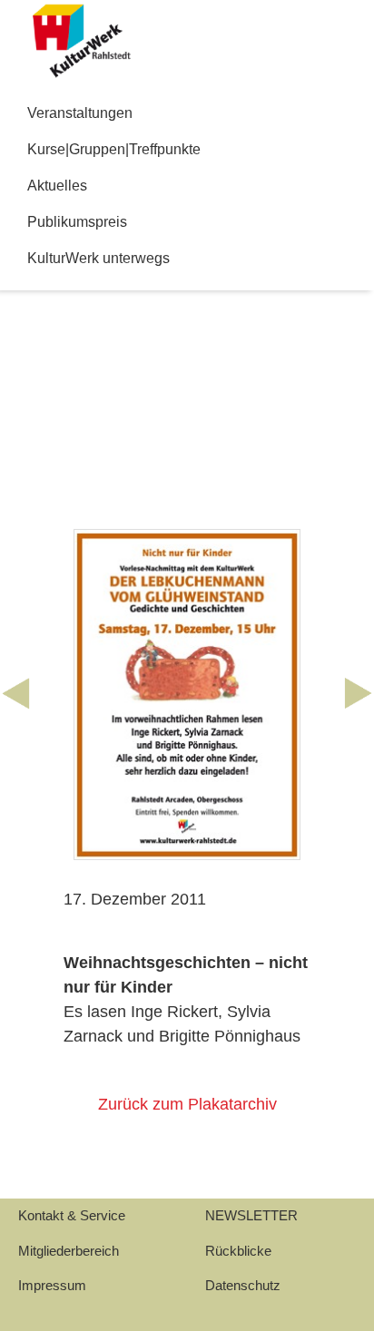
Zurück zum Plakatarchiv (187, 1104)
